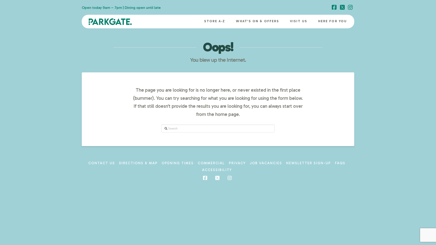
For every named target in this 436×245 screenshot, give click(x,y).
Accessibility (217, 170)
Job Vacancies (266, 163)
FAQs (340, 163)
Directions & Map (138, 163)
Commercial (211, 163)
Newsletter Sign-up (308, 163)
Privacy (237, 163)
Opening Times (178, 163)
